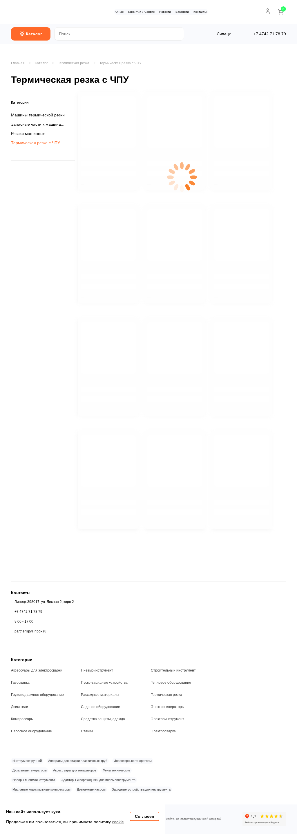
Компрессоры (22, 719)
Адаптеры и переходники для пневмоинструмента (98, 780)
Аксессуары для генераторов (74, 770)
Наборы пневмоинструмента (33, 780)
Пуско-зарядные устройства (104, 683)
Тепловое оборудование (171, 683)
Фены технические (116, 770)
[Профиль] (267, 11)
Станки (87, 731)
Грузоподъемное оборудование (37, 695)
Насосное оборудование (31, 731)
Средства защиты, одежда (103, 719)
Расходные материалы (100, 695)
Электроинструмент (167, 719)
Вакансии (182, 11)
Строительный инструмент (173, 670)
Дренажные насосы (91, 789)
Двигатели (19, 707)
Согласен (144, 816)
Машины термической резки (38, 115)
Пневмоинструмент (97, 670)
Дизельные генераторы (29, 770)
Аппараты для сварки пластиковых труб (77, 760)
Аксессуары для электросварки (36, 670)
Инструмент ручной (27, 760)
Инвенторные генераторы (133, 760)
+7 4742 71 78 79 (28, 612)
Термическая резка (166, 695)
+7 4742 (269, 34)
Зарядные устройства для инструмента (141, 789)
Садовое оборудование (100, 707)
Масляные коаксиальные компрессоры (41, 789)
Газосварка (20, 683)
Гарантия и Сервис (141, 11)
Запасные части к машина (36, 124)
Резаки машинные (28, 133)
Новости (165, 11)
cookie (118, 822)
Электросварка (163, 731)
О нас (119, 11)
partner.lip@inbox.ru (30, 631)
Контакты (200, 11)
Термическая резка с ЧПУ (120, 63)
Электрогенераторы (167, 707)
